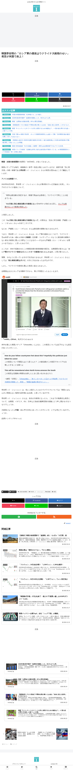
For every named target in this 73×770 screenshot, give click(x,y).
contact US (54, 764)
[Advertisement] (36, 30)
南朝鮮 (48, 491)
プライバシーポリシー (19, 764)
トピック (6, 491)
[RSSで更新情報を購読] (54, 517)
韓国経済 (13, 491)
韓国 (55, 491)
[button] (59, 100)
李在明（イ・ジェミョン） (37, 491)
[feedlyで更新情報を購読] (19, 517)
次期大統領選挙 (23, 491)
